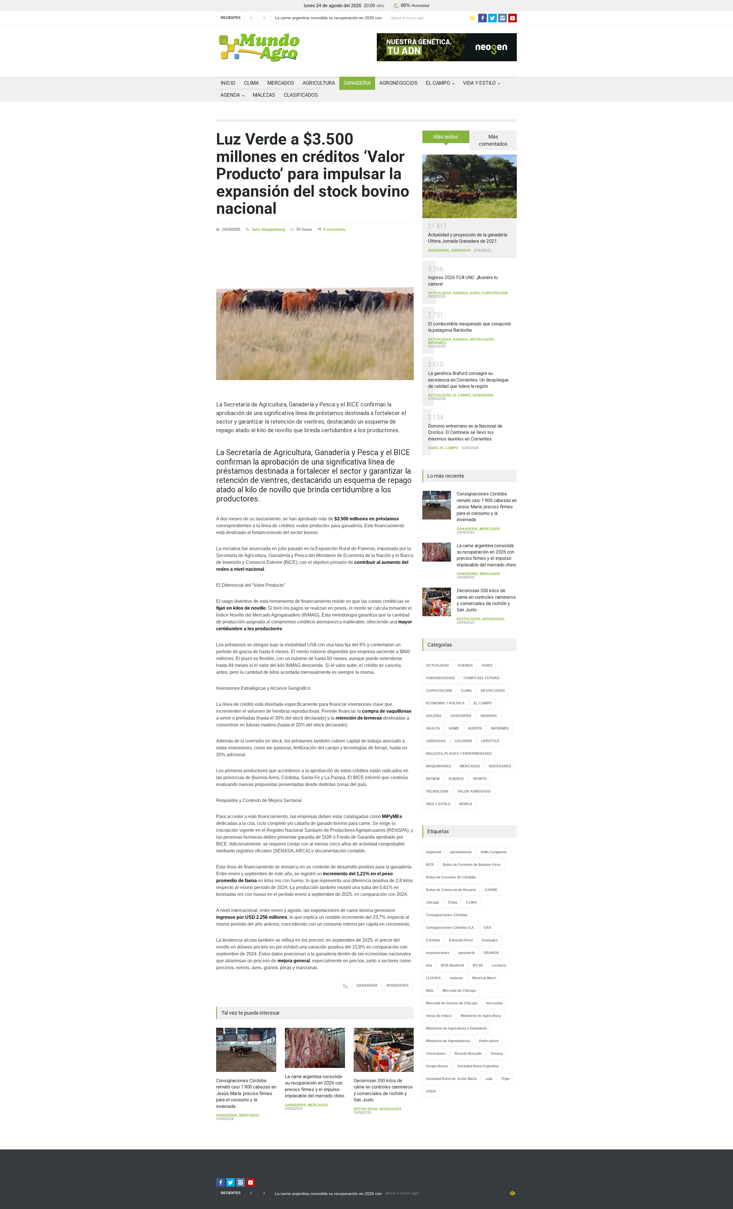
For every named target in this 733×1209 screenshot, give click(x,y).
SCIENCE (456, 779)
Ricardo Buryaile (468, 1054)
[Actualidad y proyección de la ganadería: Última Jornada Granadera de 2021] (469, 186)
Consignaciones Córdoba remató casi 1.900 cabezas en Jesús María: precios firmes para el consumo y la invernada (246, 1093)
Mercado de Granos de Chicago (451, 1003)
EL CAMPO (438, 83)
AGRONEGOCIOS (398, 83)
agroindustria (461, 852)
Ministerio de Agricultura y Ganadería (456, 1028)
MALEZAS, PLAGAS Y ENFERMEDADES (459, 754)
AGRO (475, 293)
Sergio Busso (437, 1066)
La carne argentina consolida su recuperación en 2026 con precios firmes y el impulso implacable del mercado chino (328, 18)
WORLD (465, 804)
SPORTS (480, 779)
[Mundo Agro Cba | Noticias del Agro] (259, 57)
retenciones (436, 1054)
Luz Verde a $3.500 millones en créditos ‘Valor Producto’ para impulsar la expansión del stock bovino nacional (312, 174)
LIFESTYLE (490, 741)
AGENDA (230, 95)
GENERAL (488, 716)
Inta (429, 965)
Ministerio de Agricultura (481, 1016)
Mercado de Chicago (459, 991)
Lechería (499, 965)
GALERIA (434, 716)
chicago (432, 902)
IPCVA (478, 965)
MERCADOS (280, 83)
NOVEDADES (398, 985)
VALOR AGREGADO (474, 791)
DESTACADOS (366, 1109)
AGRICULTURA (319, 83)
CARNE (491, 890)
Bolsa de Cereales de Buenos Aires (472, 865)
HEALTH (433, 728)
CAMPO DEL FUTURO (481, 678)
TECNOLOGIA (437, 791)
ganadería (466, 953)
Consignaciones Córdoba (446, 915)
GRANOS (491, 953)
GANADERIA (357, 83)
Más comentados (493, 140)
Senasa (497, 1054)
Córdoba (433, 940)
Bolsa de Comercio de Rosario (451, 890)
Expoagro (490, 940)
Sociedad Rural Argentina (478, 1066)
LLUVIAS (433, 978)
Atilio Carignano (493, 852)
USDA (431, 1091)
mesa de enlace (439, 1016)
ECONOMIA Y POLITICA (445, 703)
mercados (494, 1003)
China (452, 902)
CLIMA (251, 83)
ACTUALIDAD (439, 293)
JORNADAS (461, 250)
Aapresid (433, 852)
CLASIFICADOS (301, 95)
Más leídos (446, 137)
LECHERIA (463, 741)
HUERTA (475, 728)
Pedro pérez (489, 1041)
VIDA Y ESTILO (479, 83)
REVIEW (433, 779)
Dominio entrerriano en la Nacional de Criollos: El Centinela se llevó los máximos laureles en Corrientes (465, 432)
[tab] (446, 139)
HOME (454, 728)
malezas (456, 978)
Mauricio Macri (484, 978)
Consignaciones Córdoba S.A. (450, 928)
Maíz (430, 991)
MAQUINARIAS (438, 766)
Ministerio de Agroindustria (448, 1041)
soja (489, 1079)
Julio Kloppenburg (268, 229)
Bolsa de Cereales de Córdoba (451, 877)
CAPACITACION (495, 293)
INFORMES (437, 343)
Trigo (505, 1079)
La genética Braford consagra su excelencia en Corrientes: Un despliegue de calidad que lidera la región (468, 380)
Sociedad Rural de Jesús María (451, 1079)
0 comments (334, 229)
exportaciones (438, 953)
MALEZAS (264, 95)
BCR (430, 865)
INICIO (227, 83)
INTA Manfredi (452, 965)
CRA (487, 928)
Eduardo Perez (461, 940)
